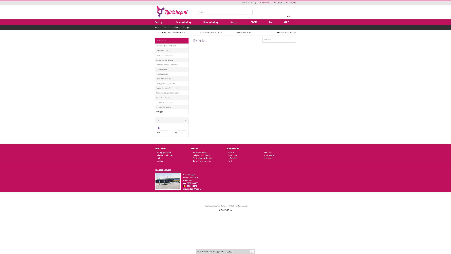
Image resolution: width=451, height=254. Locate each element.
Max (176, 132)
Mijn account (278, 3)
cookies (229, 251)
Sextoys (159, 22)
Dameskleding (183, 22)
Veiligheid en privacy (201, 155)
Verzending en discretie (203, 158)
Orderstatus (269, 155)
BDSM (254, 22)
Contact (231, 152)
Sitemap (268, 158)
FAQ (230, 161)
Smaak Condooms (162, 97)
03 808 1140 (192, 186)
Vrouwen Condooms (163, 107)
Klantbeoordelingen (241, 206)
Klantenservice (264, 3)
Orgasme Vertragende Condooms (168, 93)
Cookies (267, 152)
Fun (271, 22)
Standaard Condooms (164, 102)
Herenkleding (210, 22)
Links (159, 158)
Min (158, 132)
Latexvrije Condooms (163, 79)
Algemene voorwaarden (212, 206)
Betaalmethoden (200, 152)
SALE (286, 22)
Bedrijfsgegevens (164, 152)
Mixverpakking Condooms (165, 83)
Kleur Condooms (162, 74)
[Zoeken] (248, 12)
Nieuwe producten (165, 155)
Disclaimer (224, 206)
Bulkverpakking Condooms (166, 46)
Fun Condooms (161, 69)
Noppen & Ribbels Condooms (166, 88)
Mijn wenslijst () (290, 3)
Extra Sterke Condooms (164, 60)
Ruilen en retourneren (202, 161)
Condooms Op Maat (163, 50)
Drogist (234, 22)
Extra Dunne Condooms (164, 55)
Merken (160, 161)
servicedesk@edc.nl (192, 189)
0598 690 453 (192, 183)
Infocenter (232, 158)
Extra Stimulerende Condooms (167, 65)
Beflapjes (159, 112)
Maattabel (232, 155)
